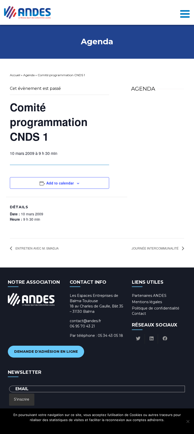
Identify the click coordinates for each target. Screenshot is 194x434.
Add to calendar (60, 182)
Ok (74, 426)
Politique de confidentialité (155, 308)
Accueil (15, 75)
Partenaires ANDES (149, 295)
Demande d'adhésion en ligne (46, 351)
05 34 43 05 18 (110, 335)
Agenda (29, 75)
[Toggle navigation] (185, 12)
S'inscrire (21, 399)
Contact (139, 313)
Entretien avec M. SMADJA (37, 248)
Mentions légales (147, 302)
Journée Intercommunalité (155, 248)
